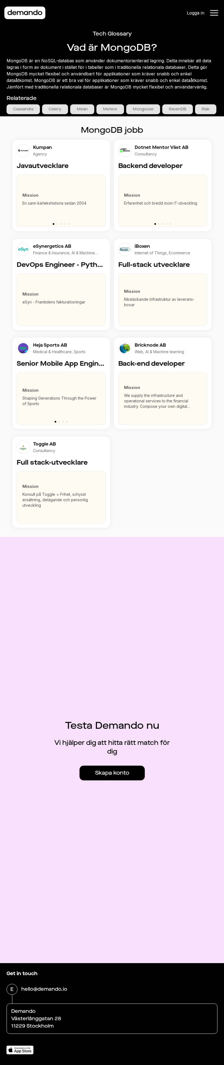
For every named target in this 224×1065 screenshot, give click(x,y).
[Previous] (18, 198)
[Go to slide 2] (57, 224)
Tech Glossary (112, 33)
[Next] (104, 198)
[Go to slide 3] (61, 224)
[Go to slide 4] (65, 224)
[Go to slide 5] (69, 224)
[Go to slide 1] (53, 224)
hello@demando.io (44, 989)
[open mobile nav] (214, 12)
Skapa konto (112, 773)
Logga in (195, 13)
